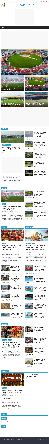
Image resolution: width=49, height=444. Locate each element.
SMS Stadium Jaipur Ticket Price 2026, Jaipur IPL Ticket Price (12, 148)
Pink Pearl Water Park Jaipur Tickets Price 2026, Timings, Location (40, 297)
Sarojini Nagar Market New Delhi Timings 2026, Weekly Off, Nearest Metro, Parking (36, 340)
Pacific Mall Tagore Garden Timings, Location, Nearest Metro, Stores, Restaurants (35, 361)
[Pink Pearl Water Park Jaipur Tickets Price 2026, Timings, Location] (29, 294)
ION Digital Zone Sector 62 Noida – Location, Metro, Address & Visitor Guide (11, 269)
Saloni (34, 252)
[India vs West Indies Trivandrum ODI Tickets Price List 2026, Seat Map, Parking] (24, 49)
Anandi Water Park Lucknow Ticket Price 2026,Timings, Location (40, 306)
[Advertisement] (24, 17)
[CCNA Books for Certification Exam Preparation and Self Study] (12, 374)
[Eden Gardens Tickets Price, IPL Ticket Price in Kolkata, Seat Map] (29, 171)
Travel (4, 243)
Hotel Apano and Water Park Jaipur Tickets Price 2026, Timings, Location (39, 315)
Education (5, 388)
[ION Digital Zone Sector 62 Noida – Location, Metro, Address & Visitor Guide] (5, 265)
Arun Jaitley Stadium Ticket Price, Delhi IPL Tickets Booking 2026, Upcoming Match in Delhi (36, 145)
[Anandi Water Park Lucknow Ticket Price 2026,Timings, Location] (29, 303)
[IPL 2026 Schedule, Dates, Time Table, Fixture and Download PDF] (29, 161)
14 (11, 300)
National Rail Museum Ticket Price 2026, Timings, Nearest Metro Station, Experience (16, 279)
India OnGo (26, 5)
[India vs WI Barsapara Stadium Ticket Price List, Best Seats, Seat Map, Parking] (36, 92)
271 (11, 309)
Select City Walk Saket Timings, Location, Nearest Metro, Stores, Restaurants (35, 351)
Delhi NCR (5, 340)
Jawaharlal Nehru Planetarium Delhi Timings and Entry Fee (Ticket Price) (15, 288)
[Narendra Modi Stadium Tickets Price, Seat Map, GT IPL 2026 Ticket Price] (29, 152)
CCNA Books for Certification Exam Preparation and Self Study (12, 392)
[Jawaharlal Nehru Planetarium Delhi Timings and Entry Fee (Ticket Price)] (5, 285)
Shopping (10, 340)
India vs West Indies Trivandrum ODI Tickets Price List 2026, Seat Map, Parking (24, 70)
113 (34, 149)
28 (34, 105)
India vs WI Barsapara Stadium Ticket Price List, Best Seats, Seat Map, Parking (36, 103)
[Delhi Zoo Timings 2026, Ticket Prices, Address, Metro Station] (5, 303)
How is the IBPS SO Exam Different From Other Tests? (35, 375)
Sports (5, 66)
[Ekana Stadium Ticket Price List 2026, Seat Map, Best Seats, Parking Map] (12, 76)
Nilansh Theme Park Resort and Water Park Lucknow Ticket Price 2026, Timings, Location (35, 248)
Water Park (32, 243)
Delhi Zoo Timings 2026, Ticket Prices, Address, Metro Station (15, 306)
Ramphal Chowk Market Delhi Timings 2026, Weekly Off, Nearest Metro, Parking (36, 330)
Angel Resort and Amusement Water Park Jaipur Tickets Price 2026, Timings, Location (35, 279)
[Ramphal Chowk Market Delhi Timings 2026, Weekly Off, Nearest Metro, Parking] (29, 327)
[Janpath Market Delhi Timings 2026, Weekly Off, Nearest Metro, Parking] (12, 327)
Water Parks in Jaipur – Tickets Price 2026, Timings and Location (40, 289)
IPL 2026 (4, 144)
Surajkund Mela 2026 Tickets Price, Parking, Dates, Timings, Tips (12, 247)
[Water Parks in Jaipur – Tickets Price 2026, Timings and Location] (29, 287)
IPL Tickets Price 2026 (6, 433)
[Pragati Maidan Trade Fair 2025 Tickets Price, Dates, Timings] (5, 312)
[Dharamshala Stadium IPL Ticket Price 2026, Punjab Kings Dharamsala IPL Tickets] (29, 131)
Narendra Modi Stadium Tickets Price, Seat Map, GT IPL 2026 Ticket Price (40, 155)
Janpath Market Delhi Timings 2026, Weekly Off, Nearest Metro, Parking (11, 344)
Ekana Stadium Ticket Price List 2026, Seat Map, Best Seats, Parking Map (13, 87)
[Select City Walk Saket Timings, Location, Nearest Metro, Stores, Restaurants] (29, 348)
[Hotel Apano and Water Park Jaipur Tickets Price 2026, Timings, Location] (29, 313)
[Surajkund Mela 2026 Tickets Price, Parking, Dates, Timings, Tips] (12, 230)
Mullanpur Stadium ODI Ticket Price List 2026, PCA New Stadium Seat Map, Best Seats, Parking (36, 87)
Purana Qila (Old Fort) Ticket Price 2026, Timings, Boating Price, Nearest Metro (12, 297)
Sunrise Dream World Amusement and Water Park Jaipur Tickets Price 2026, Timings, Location (36, 269)
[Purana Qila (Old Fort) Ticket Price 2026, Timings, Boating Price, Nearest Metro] (5, 294)
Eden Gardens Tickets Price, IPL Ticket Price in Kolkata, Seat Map (40, 173)
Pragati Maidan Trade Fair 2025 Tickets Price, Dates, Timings (16, 314)
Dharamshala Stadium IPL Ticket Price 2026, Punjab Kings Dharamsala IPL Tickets (36, 134)
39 (42, 175)
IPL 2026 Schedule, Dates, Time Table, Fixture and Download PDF (40, 164)
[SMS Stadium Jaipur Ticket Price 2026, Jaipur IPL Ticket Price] (12, 131)
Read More (11, 182)
